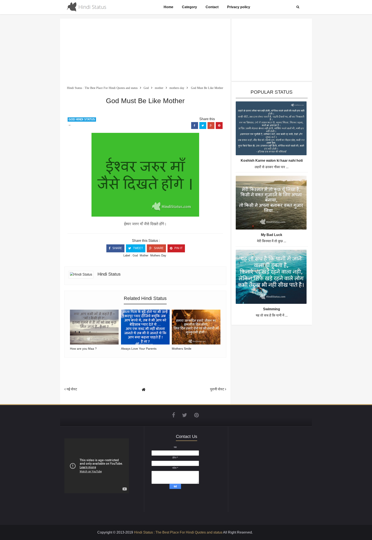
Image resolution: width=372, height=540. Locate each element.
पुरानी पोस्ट (217, 389)
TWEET (137, 248)
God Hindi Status (82, 119)
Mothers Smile (181, 348)
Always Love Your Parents (139, 348)
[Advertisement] (145, 53)
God (135, 255)
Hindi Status (109, 274)
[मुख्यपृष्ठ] (144, 389)
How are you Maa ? (83, 348)
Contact (212, 7)
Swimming (271, 309)
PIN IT (178, 248)
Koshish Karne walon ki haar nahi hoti (272, 160)
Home (168, 7)
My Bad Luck (271, 235)
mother (144, 255)
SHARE (117, 248)
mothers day (158, 255)
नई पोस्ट (71, 389)
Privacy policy (238, 7)
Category (189, 7)
